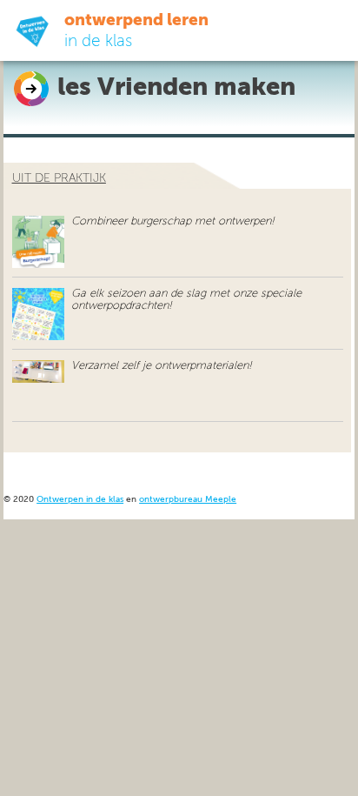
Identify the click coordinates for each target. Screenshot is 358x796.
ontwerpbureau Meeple (187, 500)
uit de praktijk (59, 178)
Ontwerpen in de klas (79, 500)
